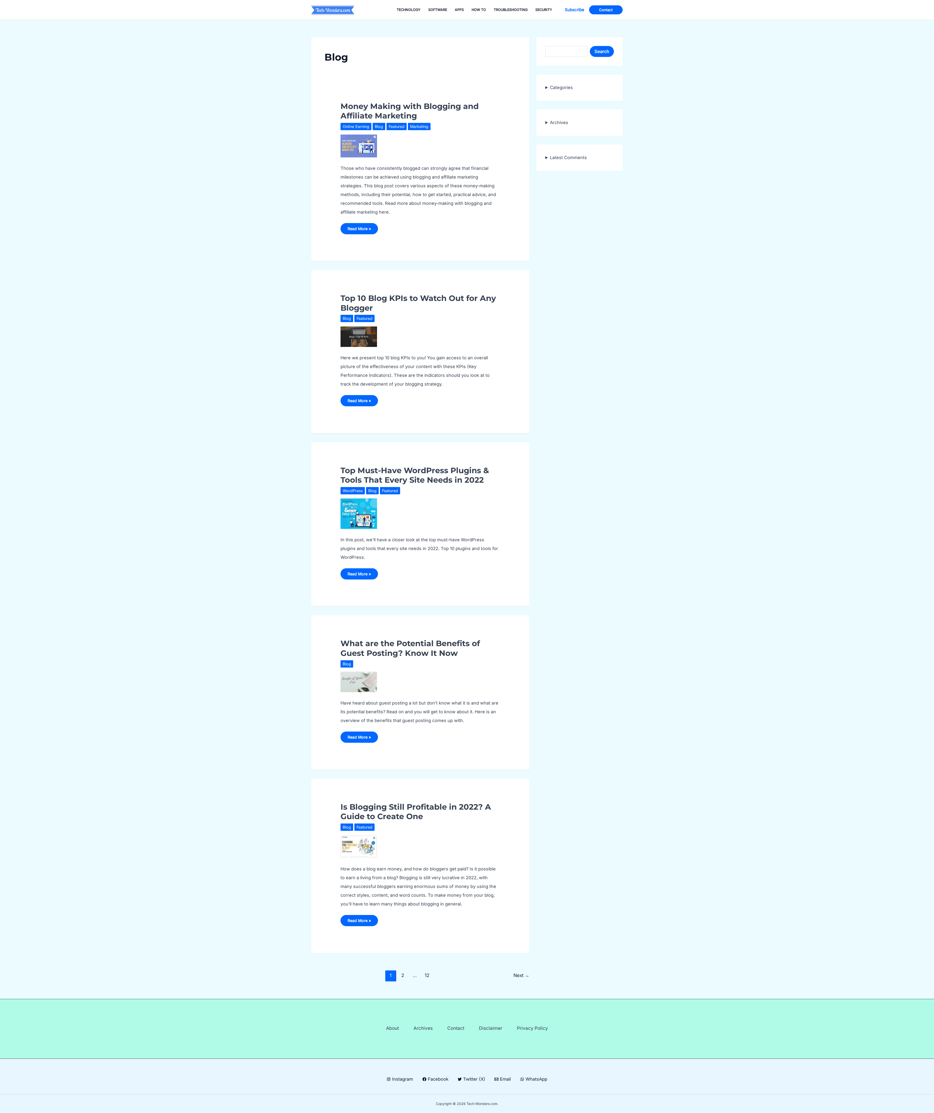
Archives (559, 122)
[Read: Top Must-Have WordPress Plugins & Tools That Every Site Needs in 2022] (359, 513)
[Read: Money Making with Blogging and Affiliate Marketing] (359, 145)
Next (521, 975)
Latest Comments (568, 157)
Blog (379, 126)
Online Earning (356, 126)
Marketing (419, 126)
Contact (455, 1028)
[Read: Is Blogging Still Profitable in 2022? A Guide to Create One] (359, 846)
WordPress (353, 490)
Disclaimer (490, 1028)
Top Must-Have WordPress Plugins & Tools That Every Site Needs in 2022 (415, 475)
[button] (574, 10)
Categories (561, 87)
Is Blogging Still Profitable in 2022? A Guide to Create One (416, 811)
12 (427, 975)
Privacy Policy (532, 1028)
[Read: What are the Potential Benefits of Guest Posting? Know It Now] (359, 681)
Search (601, 51)
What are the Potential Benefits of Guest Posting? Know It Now (410, 648)
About (392, 1028)
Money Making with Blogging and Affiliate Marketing (410, 110)
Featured (396, 126)
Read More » (359, 230)
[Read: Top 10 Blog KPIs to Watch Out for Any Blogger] (359, 336)
